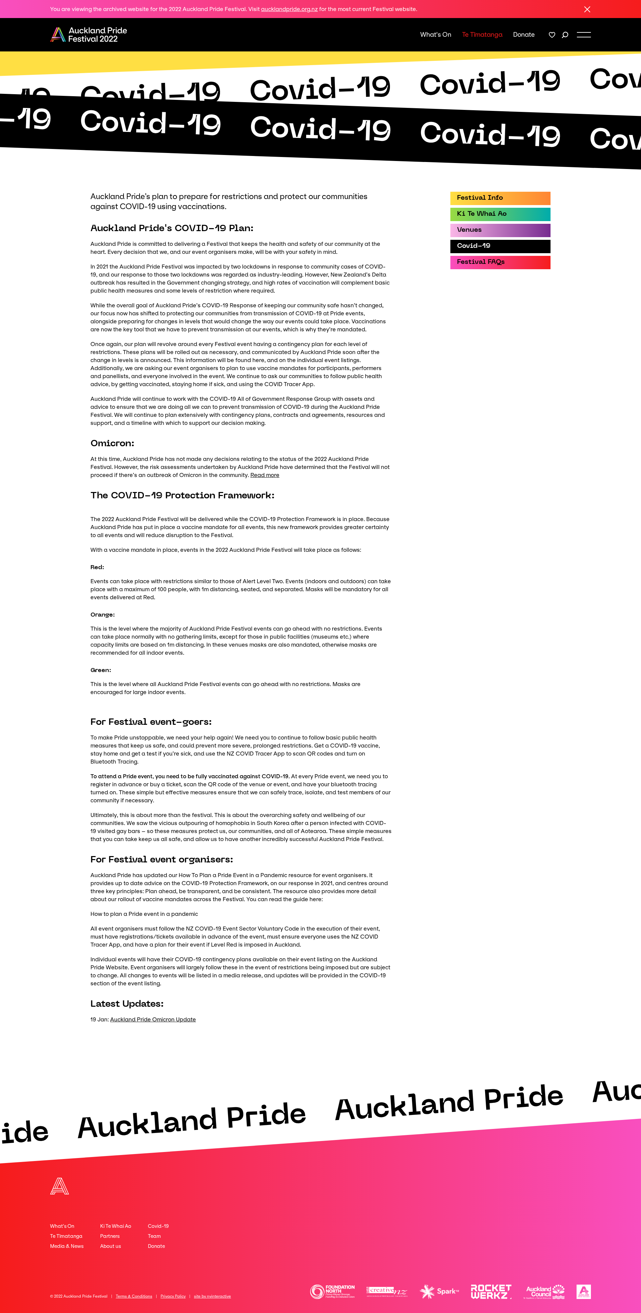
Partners (110, 1236)
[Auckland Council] (544, 1292)
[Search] (565, 34)
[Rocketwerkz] (491, 1292)
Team (154, 1236)
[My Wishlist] (552, 34)
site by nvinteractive (212, 1296)
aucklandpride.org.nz (289, 9)
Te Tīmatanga (482, 34)
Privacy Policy (173, 1296)
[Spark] (439, 1292)
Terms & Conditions (134, 1296)
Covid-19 (158, 1226)
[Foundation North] (332, 1292)
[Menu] (584, 34)
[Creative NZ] (387, 1292)
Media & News (66, 1246)
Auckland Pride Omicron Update (153, 1019)
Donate (524, 34)
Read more (264, 475)
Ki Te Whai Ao (115, 1226)
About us (110, 1246)
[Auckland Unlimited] (584, 1292)
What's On (435, 34)
